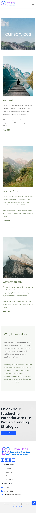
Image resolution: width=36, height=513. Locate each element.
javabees (18, 504)
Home (9, 468)
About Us (9, 472)
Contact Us (9, 479)
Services (9, 476)
